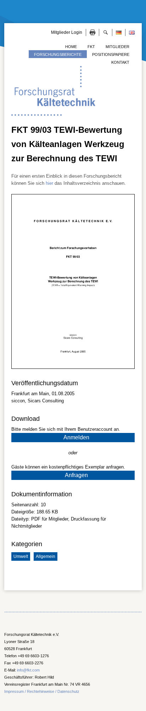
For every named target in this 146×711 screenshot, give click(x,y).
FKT (91, 47)
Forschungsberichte (58, 54)
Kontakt (120, 62)
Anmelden (76, 437)
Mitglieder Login (66, 32)
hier (49, 183)
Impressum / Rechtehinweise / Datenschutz (41, 691)
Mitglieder (117, 47)
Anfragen (76, 475)
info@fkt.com (28, 670)
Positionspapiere (110, 54)
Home (71, 47)
